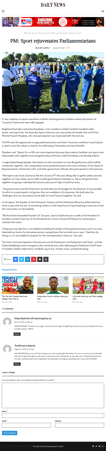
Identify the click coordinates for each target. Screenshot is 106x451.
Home (28, 33)
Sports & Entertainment (41, 33)
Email (4, 421)
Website (58, 421)
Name (5, 411)
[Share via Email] (39, 259)
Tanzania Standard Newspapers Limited (48, 446)
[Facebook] (15, 259)
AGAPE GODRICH (43, 48)
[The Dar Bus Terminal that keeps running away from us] (17, 285)
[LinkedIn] (27, 259)
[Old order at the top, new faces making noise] (88, 285)
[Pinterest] (33, 259)
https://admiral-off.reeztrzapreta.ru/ (32, 318)
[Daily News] (53, 4)
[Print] (45, 259)
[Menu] (3, 11)
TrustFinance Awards (24, 345)
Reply (17, 334)
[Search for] (102, 11)
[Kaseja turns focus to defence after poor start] (53, 285)
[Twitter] (21, 259)
